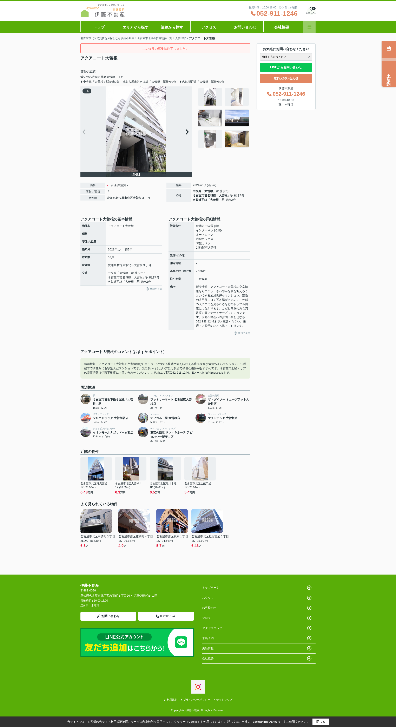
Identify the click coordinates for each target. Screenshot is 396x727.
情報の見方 (156, 289)
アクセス (208, 27)
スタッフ (208, 597)
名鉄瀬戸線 (200, 199)
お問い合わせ (245, 27)
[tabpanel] (223, 118)
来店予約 (208, 638)
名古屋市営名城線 (204, 195)
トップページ (210, 587)
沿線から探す (172, 27)
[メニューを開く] (309, 27)
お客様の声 (209, 607)
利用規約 (172, 699)
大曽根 (110, 77)
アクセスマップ (212, 628)
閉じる (320, 721)
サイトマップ (224, 699)
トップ (99, 27)
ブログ (206, 618)
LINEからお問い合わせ (286, 67)
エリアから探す (135, 27)
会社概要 (281, 27)
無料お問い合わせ (286, 78)
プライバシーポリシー (196, 699)
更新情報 (208, 648)
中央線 (197, 191)
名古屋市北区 (97, 77)
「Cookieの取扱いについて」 (266, 721)
